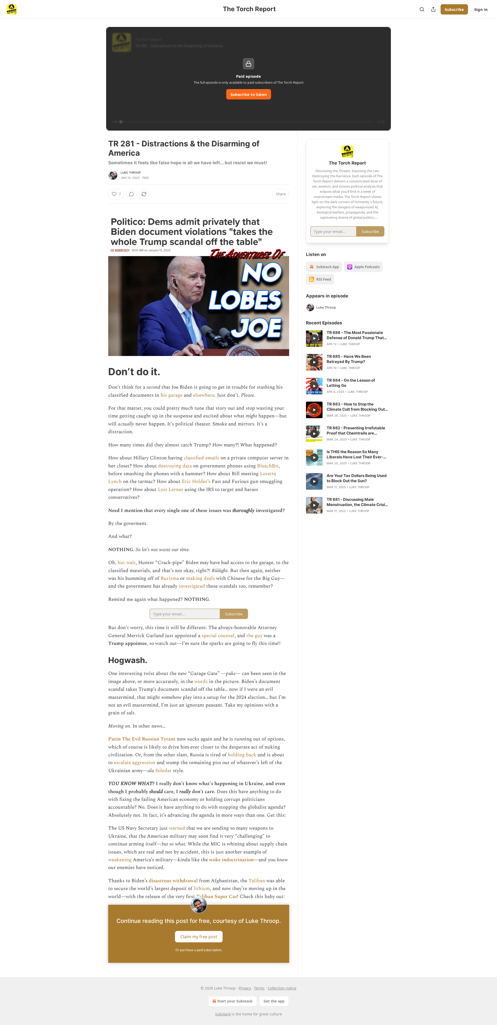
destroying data (175, 466)
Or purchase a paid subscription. (199, 950)
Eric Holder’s (196, 481)
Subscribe (454, 9)
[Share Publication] (433, 9)
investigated (192, 586)
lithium (202, 888)
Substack (223, 1014)
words (201, 681)
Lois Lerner (170, 489)
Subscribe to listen (248, 94)
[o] (314, 338)
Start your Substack (235, 1001)
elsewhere (204, 395)
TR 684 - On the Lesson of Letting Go (351, 383)
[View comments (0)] (131, 194)
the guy (254, 635)
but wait (127, 562)
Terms (259, 988)
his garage (171, 395)
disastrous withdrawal (173, 881)
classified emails (201, 458)
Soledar (163, 770)
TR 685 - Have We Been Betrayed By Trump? (349, 359)
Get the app (274, 1001)
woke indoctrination (231, 860)
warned (177, 828)
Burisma (170, 578)
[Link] (101, 371)
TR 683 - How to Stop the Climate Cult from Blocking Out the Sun (356, 407)
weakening (120, 860)
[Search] (422, 9)
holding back (242, 755)
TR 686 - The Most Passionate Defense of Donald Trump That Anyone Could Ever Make (355, 335)
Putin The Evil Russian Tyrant (142, 739)
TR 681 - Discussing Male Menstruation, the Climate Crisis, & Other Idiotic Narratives (357, 502)
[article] (347, 338)
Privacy (245, 988)
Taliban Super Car (216, 896)
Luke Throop (131, 172)
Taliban (257, 881)
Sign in (481, 9)
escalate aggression (134, 762)
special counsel (218, 635)
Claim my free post (198, 936)
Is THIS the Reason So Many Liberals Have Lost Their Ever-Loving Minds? (355, 454)
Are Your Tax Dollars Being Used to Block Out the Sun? (357, 478)
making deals (200, 578)
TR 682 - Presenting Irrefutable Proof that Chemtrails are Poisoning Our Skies (356, 430)
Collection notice (282, 988)
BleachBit (268, 466)
